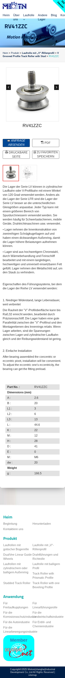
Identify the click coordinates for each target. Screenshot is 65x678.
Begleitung (10, 523)
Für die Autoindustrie (16, 622)
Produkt (15, 53)
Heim (6, 53)
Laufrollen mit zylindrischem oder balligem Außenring (15, 568)
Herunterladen (41, 523)
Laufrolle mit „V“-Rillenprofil (38, 53)
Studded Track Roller (16, 583)
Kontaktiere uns (13, 529)
